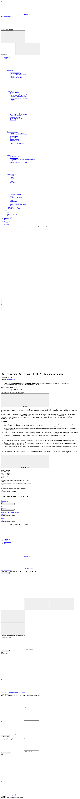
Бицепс (3, 518)
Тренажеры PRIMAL (15, 73)
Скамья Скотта (14, 158)
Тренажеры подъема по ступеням (19, 98)
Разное (12, 205)
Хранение (12, 182)
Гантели (12, 175)
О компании (7, 57)
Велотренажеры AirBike (16, 118)
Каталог (6, 58)
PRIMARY (10, 217)
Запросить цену (5, 392)
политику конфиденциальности (16, 692)
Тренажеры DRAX (15, 72)
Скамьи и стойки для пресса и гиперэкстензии (22, 159)
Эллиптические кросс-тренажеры (19, 94)
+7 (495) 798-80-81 (29, 568)
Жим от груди (4, 501)
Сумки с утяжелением (16, 197)
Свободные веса (11, 174)
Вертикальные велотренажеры (18, 95)
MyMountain (13, 101)
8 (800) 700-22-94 (28, 14)
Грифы (12, 178)
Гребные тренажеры (15, 115)
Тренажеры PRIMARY (16, 77)
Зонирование (7, 218)
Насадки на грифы (15, 179)
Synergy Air (13, 120)
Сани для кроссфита (15, 203)
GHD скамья (13, 160)
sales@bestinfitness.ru (6, 16)
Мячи (11, 196)
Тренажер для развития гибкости (19, 162)
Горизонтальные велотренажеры (18, 96)
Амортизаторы (14, 201)
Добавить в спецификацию (16, 392)
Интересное (7, 221)
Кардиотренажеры (12, 91)
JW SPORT (10, 215)
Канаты (12, 200)
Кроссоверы (13, 137)
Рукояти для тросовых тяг (17, 143)
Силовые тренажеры (12, 132)
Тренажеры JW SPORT (16, 76)
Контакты (6, 222)
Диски (11, 177)
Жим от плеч (4, 506)
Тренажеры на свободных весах (18, 134)
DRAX (9, 211)
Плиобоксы (13, 198)
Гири (11, 181)
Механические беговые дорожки (19, 114)
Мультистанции (14, 136)
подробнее (3, 502)
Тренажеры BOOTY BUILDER (18, 74)
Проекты (6, 220)
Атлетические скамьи (15, 156)
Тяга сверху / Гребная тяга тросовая (10, 512)
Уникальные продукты (13, 207)
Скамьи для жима (14, 139)
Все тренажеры (11, 70)
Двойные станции (10, 379)
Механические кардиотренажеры (16, 113)
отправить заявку (5, 736)
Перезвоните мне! (5, 650)
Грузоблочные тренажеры (17, 133)
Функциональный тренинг (14, 194)
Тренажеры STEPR (15, 79)
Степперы (12, 99)
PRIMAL (9, 213)
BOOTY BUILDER (12, 214)
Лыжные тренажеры (15, 117)
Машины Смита (14, 140)
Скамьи (9, 155)
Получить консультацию (7, 29)
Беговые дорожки (14, 92)
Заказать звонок (5, 573)
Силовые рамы (14, 141)
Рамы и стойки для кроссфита (18, 204)
